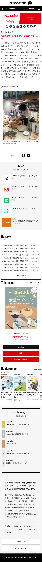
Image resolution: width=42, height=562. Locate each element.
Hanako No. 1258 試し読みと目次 (21, 258)
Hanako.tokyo (30, 17)
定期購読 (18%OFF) (21, 359)
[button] (39, 386)
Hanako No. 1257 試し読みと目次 (21, 264)
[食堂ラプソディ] (21, 308)
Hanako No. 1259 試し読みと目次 (21, 251)
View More (20, 275)
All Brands (10, 9)
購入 (21, 353)
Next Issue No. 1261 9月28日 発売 (19, 248)
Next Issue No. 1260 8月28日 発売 (21, 255)
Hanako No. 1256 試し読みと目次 (21, 271)
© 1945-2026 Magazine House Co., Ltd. (21, 558)
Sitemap (20, 542)
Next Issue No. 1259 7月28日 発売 (21, 261)
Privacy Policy (20, 548)
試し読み (21, 347)
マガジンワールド (21, 3)
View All (36, 370)
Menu (31, 9)
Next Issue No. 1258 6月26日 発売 (21, 267)
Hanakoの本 (30, 19)
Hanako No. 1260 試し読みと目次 (19, 245)
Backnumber (35, 282)
